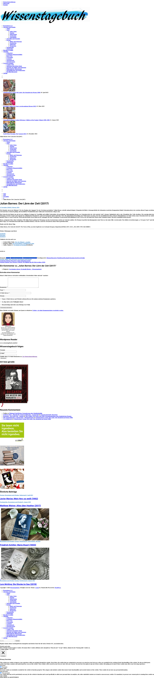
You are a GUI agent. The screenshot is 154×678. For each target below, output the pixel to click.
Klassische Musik (56, 258)
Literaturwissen (10, 61)
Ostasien (12, 33)
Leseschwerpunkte (8, 63)
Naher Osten (13, 31)
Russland (66, 258)
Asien (7, 30)
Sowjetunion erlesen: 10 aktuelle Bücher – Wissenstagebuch (25, 269)
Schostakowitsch (73, 258)
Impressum (6, 3)
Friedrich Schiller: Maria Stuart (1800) (18, 545)
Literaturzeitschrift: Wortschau (49, 414)
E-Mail (2, 353)
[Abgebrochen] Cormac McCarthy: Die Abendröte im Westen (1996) (21, 92)
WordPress (58, 587)
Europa (8, 40)
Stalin (83, 258)
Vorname (2, 350)
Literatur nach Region (9, 27)
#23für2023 (9, 53)
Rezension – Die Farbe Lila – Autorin (13, 416)
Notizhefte (3, 233)
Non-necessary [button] (4, 671)
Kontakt (5, 5)
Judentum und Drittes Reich (14, 66)
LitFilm (5, 73)
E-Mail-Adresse (4, 293)
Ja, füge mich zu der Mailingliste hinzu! (12, 302)
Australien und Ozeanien (13, 38)
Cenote (37, 587)
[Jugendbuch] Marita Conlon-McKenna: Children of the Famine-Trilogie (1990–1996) (26, 120)
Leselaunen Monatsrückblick (14, 54)
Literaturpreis (10, 60)
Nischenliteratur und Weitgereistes (15, 70)
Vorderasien (13, 36)
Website (2, 296)
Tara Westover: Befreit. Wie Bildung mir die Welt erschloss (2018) (22, 262)
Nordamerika (10, 47)
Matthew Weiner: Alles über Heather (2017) (20, 505)
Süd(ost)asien (13, 34)
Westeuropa (13, 46)
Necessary (4, 667)
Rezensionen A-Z (8, 25)
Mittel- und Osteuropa (16, 41)
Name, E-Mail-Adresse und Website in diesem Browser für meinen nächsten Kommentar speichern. (29, 299)
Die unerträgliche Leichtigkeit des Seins (23, 243)
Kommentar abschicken (6, 307)
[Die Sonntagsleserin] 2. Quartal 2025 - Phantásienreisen (18, 417)
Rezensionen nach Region (30, 258)
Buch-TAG (9, 56)
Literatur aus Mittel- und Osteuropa (16, 67)
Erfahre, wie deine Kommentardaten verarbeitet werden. (47, 310)
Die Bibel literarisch (11, 72)
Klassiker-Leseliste (8, 50)
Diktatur (49, 258)
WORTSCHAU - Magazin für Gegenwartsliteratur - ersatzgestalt (21, 414)
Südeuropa (13, 44)
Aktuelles (5, 51)
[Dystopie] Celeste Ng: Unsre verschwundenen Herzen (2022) (19, 106)
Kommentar (4, 287)
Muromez (2, 235)
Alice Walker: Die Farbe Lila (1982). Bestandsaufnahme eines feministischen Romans (48, 416)
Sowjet (80, 258)
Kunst (62, 258)
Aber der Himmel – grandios (22, 242)
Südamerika (9, 48)
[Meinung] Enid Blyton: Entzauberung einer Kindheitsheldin (25, 413)
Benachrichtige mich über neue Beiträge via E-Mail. (16, 304)
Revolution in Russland (20, 245)
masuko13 (3, 236)
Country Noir (10, 64)
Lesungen (9, 59)
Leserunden (9, 57)
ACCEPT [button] (12, 649)
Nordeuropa (13, 43)
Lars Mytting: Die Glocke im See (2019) (18, 584)
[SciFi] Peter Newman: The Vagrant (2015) (15, 133)
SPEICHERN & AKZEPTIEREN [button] (9, 677)
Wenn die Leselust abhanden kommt (15, 260)
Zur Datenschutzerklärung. (29, 356)
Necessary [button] (2, 665)
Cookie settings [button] (4, 649)
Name (2, 290)
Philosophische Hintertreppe (14, 69)
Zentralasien (13, 37)
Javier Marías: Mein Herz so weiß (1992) (19, 498)
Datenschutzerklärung (9, 2)
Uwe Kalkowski (7, 419)
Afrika (8, 28)
